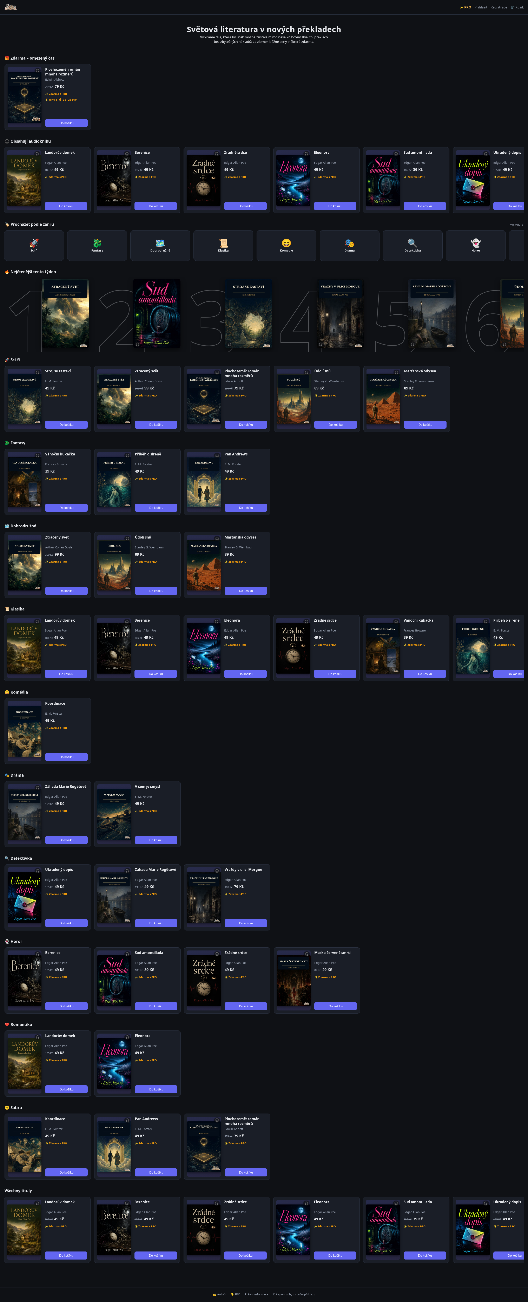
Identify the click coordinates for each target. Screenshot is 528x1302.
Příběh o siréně (148, 454)
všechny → (516, 225)
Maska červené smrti (332, 952)
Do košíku (66, 123)
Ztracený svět (146, 371)
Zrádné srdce (235, 152)
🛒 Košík (517, 7)
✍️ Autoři (219, 1294)
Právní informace (256, 1294)
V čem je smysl (147, 786)
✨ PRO (465, 7)
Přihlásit (481, 7)
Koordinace (55, 703)
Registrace (499, 7)
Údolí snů (322, 371)
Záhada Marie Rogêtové (65, 786)
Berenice (142, 152)
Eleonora (322, 152)
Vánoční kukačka (60, 454)
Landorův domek (60, 152)
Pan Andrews (236, 454)
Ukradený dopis (507, 152)
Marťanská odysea (420, 371)
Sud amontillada (418, 152)
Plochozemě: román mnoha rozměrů (62, 71)
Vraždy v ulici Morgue (243, 869)
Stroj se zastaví (58, 371)
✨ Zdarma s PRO (56, 94)
